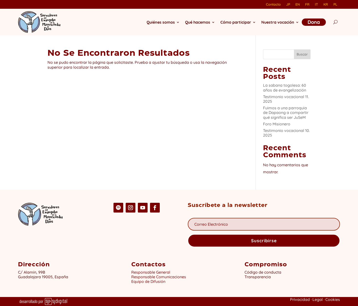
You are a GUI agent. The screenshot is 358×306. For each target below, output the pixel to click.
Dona (314, 22)
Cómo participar (235, 22)
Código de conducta (263, 272)
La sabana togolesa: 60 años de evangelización (284, 87)
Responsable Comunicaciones (158, 276)
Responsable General (150, 272)
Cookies (332, 299)
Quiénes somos (161, 22)
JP (288, 5)
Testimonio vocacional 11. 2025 (286, 99)
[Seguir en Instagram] (130, 208)
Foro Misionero (276, 123)
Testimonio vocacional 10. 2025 (286, 133)
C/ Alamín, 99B (32, 272)
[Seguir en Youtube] (143, 208)
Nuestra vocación (277, 22)
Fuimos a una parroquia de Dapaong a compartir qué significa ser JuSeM (285, 112)
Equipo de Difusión (148, 281)
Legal (317, 299)
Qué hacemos (197, 22)
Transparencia (258, 276)
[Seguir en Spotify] (118, 208)
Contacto (273, 5)
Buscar (302, 54)
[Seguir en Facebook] (155, 208)
